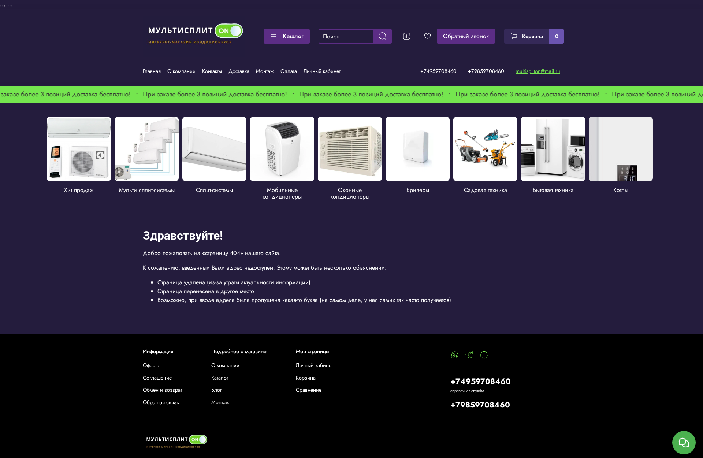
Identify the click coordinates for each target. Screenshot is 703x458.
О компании (181, 71)
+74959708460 (438, 71)
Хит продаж (79, 190)
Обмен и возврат (162, 390)
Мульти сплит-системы (146, 190)
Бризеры (417, 190)
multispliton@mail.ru (538, 71)
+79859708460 (486, 71)
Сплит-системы (214, 190)
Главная (152, 71)
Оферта (151, 365)
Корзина (306, 377)
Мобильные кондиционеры (282, 193)
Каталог (293, 36)
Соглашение (157, 377)
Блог (216, 390)
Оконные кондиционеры (349, 193)
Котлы (620, 190)
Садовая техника (485, 190)
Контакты (212, 71)
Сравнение (308, 390)
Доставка (238, 71)
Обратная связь (161, 402)
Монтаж (265, 71)
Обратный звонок (466, 36)
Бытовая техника (552, 190)
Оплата (288, 71)
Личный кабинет (322, 71)
